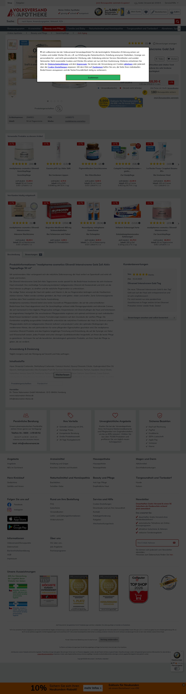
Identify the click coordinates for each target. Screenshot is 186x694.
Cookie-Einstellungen (57, 67)
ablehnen (128, 64)
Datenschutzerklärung (58, 64)
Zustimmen (97, 67)
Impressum (82, 64)
